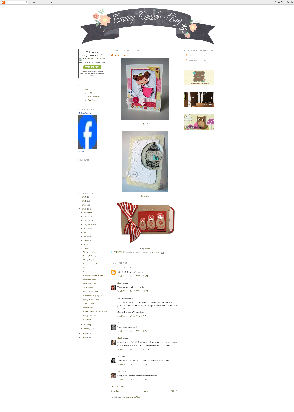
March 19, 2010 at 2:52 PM (132, 364)
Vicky (120, 371)
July (86, 232)
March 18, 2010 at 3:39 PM (132, 315)
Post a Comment (117, 386)
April (86, 244)
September (88, 224)
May (86, 240)
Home (87, 89)
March (87, 248)
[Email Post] (161, 252)
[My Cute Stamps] (87, 148)
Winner (86, 267)
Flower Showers (89, 271)
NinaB (120, 356)
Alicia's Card (88, 303)
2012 (84, 200)
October (87, 220)
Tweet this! (119, 252)
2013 (84, 197)
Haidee (120, 322)
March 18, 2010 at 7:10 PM (132, 331)
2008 (84, 337)
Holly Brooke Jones (98, 62)
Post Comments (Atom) (131, 396)
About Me (89, 93)
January (87, 328)
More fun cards (89, 279)
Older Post (175, 391)
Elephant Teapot (90, 263)
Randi (120, 337)
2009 (84, 333)
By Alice (145, 196)
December (88, 212)
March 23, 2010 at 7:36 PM (132, 379)
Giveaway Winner (90, 251)
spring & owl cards (91, 299)
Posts (189, 55)
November (88, 216)
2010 (84, 208)
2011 (84, 204)
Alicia (147, 248)
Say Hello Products (92, 96)
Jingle (120, 282)
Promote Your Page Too (87, 151)
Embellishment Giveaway (94, 275)
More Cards (88, 307)
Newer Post (115, 391)
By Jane (145, 123)
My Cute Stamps (91, 100)
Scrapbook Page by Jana (93, 295)
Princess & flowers (90, 291)
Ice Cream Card (89, 283)
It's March (87, 319)
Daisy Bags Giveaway (92, 259)
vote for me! (92, 67)
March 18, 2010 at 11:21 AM (133, 291)
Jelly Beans (88, 287)
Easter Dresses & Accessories (95, 311)
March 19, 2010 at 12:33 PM (133, 349)
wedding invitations (97, 73)
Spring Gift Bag (89, 255)
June (86, 236)
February (88, 324)
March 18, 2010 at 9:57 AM (132, 276)
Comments (192, 60)
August (87, 228)
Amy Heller (122, 267)
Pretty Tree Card (90, 315)
